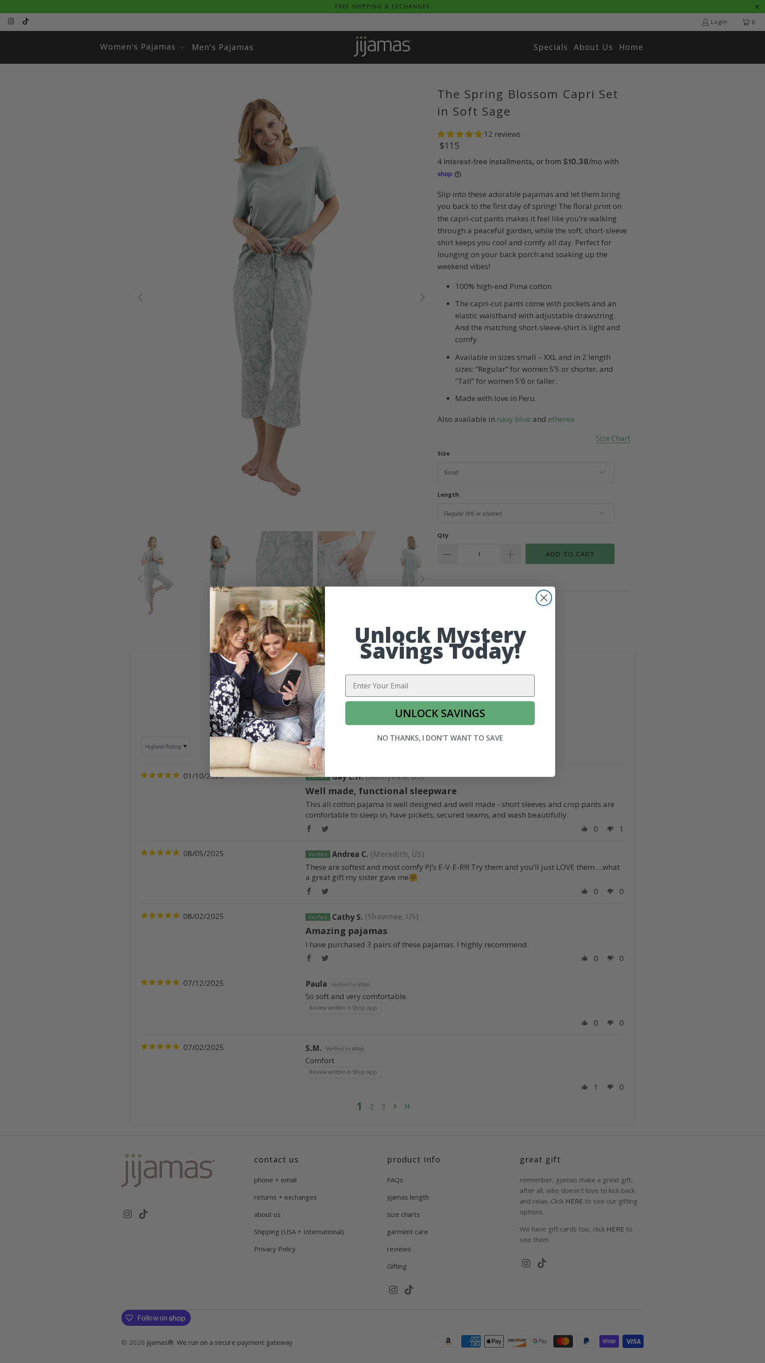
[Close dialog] (544, 598)
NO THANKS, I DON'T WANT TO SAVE (440, 738)
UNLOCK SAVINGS (440, 713)
